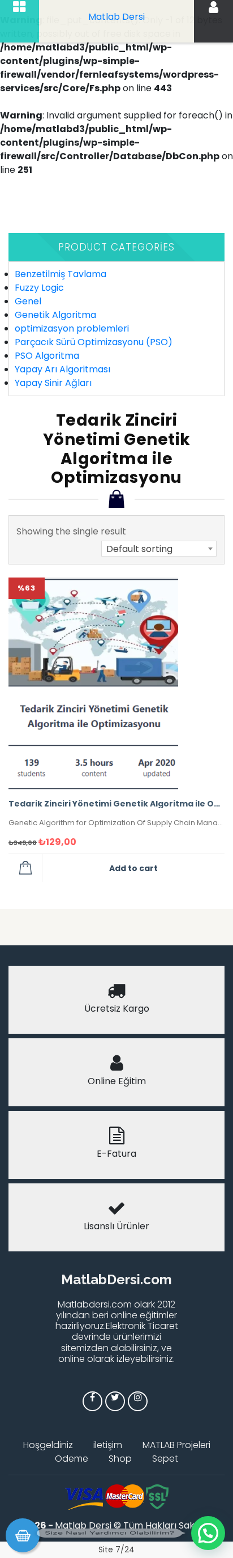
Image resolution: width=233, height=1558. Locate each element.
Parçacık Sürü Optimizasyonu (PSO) (93, 342)
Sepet (165, 1458)
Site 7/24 (116, 1549)
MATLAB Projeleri (176, 1444)
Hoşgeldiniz (48, 1444)
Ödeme (71, 1458)
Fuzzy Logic (39, 287)
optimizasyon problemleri (72, 328)
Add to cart (133, 868)
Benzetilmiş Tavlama (60, 274)
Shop (120, 1458)
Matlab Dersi (116, 16)
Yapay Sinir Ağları (53, 382)
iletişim (107, 1444)
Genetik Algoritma (55, 314)
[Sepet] (23, 1535)
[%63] (93, 682)
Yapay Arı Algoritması (62, 369)
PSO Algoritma (47, 355)
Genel (28, 301)
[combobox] (159, 549)
